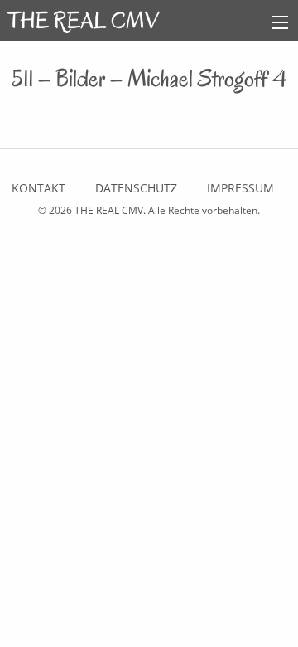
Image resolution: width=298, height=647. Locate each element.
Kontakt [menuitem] (38, 188)
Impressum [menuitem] (240, 188)
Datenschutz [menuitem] (136, 188)
